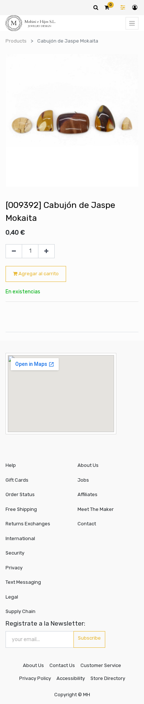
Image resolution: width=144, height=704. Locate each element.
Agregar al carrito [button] (38, 273)
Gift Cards (17, 480)
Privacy (14, 567)
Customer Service (100, 665)
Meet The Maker (96, 509)
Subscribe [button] (89, 638)
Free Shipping (21, 509)
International (20, 538)
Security (15, 553)
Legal (12, 597)
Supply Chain (20, 611)
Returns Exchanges (28, 523)
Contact (87, 523)
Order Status (20, 494)
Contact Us (62, 665)
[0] (106, 7)
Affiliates (87, 494)
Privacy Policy (35, 678)
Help (11, 465)
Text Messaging (23, 582)
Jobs (83, 480)
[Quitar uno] (14, 251)
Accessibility (70, 678)
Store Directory (107, 678)
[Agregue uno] (46, 251)
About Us (88, 465)
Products (16, 41)
